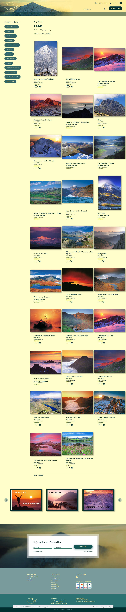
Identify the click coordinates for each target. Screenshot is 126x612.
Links (33, 14)
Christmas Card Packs (12, 45)
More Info (36, 84)
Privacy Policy (55, 586)
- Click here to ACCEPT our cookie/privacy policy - (33, 607)
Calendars (9, 31)
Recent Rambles (11, 72)
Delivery (53, 583)
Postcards (9, 49)
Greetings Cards (11, 36)
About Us (54, 577)
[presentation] (6, 500)
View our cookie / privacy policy (102, 607)
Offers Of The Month (32, 577)
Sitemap (53, 588)
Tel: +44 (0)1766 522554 (82, 600)
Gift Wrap (9, 54)
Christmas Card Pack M (12, 76)
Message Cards (10, 58)
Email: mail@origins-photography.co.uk (85, 601)
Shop (35, 22)
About (10, 14)
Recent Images (10, 81)
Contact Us (39, 14)
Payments (54, 584)
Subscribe (83, 546)
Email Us (113, 3)
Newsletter (115, 8)
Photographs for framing (13, 67)
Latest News (27, 14)
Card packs (9, 40)
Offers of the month (12, 26)
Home (6, 14)
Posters (9, 63)
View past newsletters (88, 551)
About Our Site (18, 14)
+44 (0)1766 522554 (102, 3)
